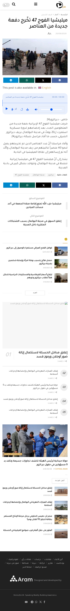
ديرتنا (34, 563)
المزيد (35, 293)
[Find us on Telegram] (32, 602)
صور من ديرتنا (13, 563)
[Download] (27, 109)
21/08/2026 (46, 524)
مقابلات (47, 560)
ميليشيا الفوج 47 (22, 175)
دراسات (37, 560)
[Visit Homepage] (61, 5)
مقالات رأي (26, 560)
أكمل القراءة (58, 480)
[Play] (6, 109)
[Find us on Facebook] (44, 602)
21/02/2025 (46, 282)
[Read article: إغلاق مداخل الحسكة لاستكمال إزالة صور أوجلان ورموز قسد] (35, 325)
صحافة (25, 563)
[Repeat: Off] (21, 109)
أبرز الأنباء (59, 560)
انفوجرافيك (13, 560)
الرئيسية (64, 15)
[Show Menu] (35, 5)
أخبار (56, 15)
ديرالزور (51, 175)
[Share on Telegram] (10, 80)
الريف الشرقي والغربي (13, 454)
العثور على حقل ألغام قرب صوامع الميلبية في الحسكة (27, 530)
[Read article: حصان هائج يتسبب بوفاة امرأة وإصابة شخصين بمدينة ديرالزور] (61, 263)
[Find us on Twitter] (40, 602)
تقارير (50, 563)
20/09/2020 (61, 34)
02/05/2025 (46, 252)
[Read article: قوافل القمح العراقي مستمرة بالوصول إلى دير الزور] (61, 251)
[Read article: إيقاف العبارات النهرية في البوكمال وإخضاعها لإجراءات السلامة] (61, 505)
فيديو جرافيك (41, 567)
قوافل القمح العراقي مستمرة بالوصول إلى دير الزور (29, 248)
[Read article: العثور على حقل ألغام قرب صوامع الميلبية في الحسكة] (61, 533)
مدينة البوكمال (38, 175)
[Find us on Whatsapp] (36, 602)
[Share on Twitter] (43, 80)
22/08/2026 (46, 469)
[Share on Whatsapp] (26, 80)
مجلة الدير (27, 567)
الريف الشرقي (46, 15)
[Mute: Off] (36, 109)
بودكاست (60, 563)
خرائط (42, 563)
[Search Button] (13, 5)
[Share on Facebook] (60, 80)
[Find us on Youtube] (26, 602)
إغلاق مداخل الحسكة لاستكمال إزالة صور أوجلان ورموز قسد (30, 399)
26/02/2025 (46, 268)
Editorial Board (61, 469)
